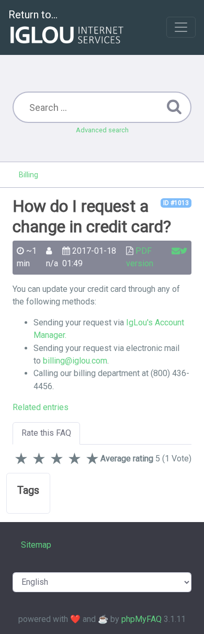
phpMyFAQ (141, 619)
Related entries (41, 407)
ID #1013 (176, 203)
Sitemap (36, 545)
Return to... (33, 14)
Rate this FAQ (46, 433)
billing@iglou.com (75, 361)
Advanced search (102, 130)
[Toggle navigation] (181, 27)
